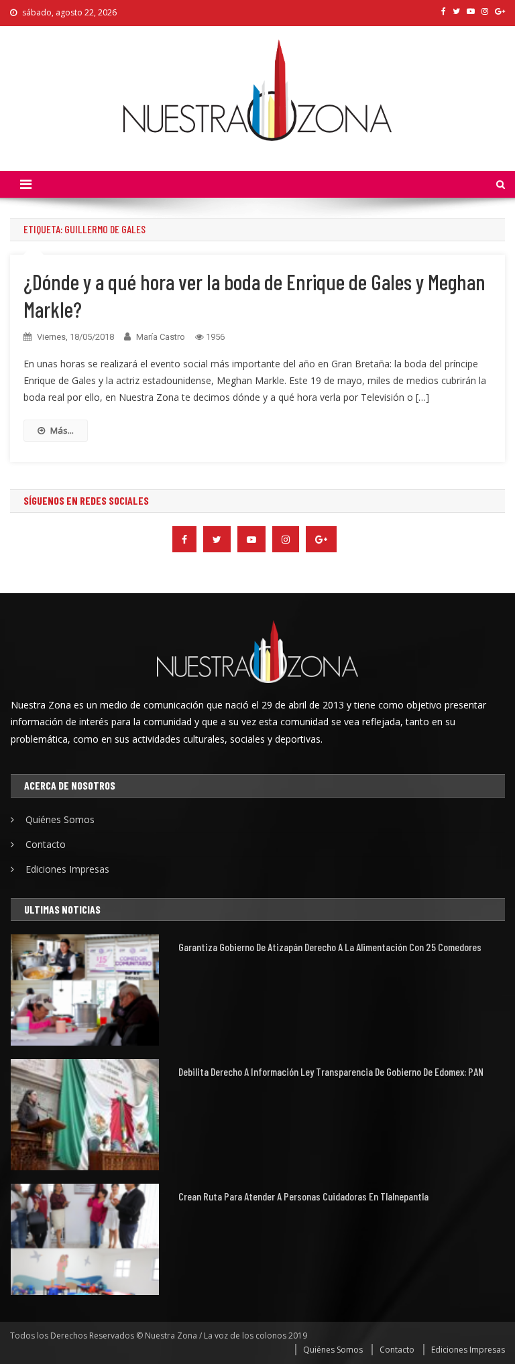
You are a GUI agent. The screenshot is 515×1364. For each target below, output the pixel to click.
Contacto (45, 844)
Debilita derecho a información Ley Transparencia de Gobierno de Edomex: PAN (330, 1071)
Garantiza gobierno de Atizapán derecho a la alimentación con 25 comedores (329, 946)
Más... (62, 430)
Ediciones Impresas (67, 869)
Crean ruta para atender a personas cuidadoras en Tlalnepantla (303, 1196)
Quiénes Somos (60, 819)
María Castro (160, 337)
